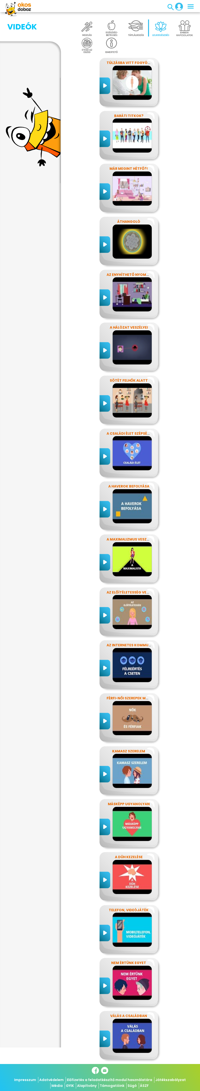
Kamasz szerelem (128, 751)
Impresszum (25, 1079)
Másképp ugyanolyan (129, 804)
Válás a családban (128, 1015)
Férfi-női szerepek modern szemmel (141, 698)
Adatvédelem (51, 1079)
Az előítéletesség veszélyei (133, 592)
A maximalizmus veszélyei (131, 539)
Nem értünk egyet (128, 962)
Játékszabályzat (170, 1079)
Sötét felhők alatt (129, 380)
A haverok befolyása (128, 486)
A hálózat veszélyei (129, 327)
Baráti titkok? (128, 115)
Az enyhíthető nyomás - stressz (138, 274)
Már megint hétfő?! (129, 168)
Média (57, 1085)
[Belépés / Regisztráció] (177, 6)
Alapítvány (87, 1085)
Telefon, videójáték (129, 910)
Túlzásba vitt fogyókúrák (133, 62)
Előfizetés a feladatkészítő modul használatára (109, 1079)
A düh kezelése (129, 857)
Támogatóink (112, 1085)
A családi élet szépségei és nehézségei (143, 433)
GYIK (70, 1085)
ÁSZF (144, 1085)
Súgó (132, 1085)
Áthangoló (128, 221)
